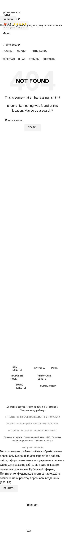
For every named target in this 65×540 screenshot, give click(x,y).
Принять (8, 488)
